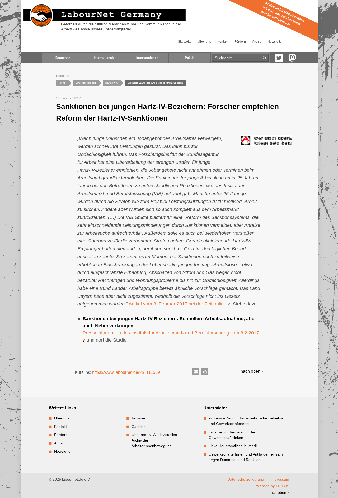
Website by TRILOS (272, 486)
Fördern (240, 42)
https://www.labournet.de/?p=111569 (126, 372)
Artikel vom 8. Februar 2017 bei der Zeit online (178, 304)
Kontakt (222, 42)
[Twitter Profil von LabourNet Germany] (279, 58)
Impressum (279, 479)
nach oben (251, 371)
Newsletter (275, 42)
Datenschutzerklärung (245, 479)
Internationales (105, 58)
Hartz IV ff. (111, 83)
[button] (195, 371)
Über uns (204, 42)
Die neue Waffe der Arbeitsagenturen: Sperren (155, 83)
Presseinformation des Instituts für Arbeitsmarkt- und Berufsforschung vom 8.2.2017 (171, 333)
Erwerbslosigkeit (86, 83)
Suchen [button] (264, 58)
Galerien (139, 426)
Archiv (256, 42)
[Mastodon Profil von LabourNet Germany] (292, 58)
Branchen (63, 58)
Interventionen (147, 58)
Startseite (184, 42)
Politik (189, 58)
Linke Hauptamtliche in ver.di (233, 446)
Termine (138, 418)
